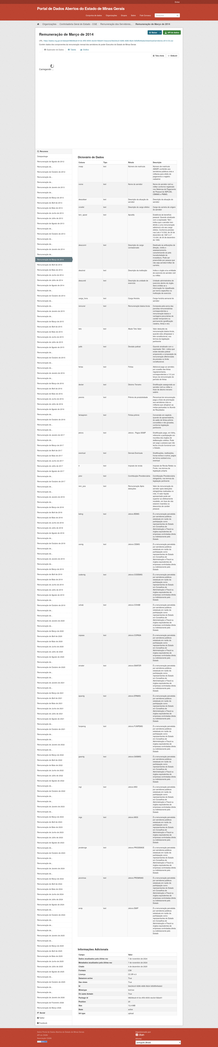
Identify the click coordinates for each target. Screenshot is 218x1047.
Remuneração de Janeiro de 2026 (51, 997)
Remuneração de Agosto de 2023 (50, 842)
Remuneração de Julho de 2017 (50, 466)
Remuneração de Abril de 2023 (49, 822)
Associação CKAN (44, 1038)
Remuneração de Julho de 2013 (50, 218)
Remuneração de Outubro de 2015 (51, 357)
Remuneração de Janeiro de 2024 (51, 868)
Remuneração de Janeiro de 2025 (51, 935)
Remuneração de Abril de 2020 (49, 636)
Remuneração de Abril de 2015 (49, 326)
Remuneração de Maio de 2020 (50, 641)
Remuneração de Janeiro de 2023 (51, 806)
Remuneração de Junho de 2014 (50, 275)
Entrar (177, 2)
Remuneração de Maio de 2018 (50, 517)
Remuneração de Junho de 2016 (50, 399)
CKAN (139, 1034)
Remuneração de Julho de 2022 (50, 775)
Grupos (124, 15)
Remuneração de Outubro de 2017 (51, 481)
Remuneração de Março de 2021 (50, 693)
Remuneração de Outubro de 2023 (51, 853)
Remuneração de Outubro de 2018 (51, 543)
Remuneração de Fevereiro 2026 (50, 1002)
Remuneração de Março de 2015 (50, 321)
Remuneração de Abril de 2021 (49, 698)
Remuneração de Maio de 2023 (50, 827)
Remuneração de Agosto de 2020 (50, 657)
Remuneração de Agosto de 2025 (50, 971)
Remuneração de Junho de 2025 (50, 961)
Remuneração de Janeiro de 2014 (51, 249)
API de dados (173, 32)
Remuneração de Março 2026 (49, 1007)
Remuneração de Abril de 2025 (49, 951)
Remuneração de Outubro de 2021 (51, 729)
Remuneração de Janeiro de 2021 (51, 682)
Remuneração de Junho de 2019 (50, 584)
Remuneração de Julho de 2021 (50, 713)
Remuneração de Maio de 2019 (50, 579)
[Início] (38, 24)
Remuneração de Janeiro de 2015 (51, 311)
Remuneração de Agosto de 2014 (50, 285)
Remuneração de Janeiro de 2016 (51, 373)
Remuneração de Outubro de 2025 (51, 982)
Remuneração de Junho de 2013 (50, 213)
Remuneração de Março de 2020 (50, 631)
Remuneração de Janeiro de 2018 (51, 497)
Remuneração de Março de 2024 (50, 878)
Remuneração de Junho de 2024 (50, 894)
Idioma (138, 1038)
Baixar (154, 32)
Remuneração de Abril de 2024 (49, 884)
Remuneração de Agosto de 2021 (50, 719)
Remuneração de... (45, 166)
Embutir (173, 55)
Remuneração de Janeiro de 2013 (51, 187)
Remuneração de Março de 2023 (50, 817)
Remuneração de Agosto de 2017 (50, 471)
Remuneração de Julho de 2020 (50, 651)
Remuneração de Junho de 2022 (50, 770)
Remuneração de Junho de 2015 (50, 337)
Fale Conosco (145, 15)
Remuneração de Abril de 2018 (49, 512)
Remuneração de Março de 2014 (152, 24)
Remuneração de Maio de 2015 (50, 331)
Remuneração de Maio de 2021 (50, 703)
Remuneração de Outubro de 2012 (51, 172)
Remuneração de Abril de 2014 (49, 264)
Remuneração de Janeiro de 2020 (51, 620)
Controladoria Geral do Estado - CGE (78, 24)
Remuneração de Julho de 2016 (50, 404)
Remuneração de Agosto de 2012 (50, 161)
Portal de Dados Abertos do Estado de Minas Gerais (81, 8)
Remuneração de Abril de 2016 (49, 388)
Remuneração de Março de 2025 (50, 946)
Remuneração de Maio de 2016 (50, 393)
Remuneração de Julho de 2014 (50, 280)
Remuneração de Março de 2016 (50, 383)
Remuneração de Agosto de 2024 (50, 904)
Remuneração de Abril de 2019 (49, 574)
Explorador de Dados (55, 49)
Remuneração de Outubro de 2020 (51, 667)
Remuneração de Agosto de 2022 (50, 780)
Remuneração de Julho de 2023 (50, 837)
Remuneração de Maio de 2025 (50, 956)
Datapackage (42, 156)
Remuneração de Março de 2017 (50, 445)
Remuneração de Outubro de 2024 (51, 915)
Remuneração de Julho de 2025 (50, 966)
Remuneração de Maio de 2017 (50, 455)
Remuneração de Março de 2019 (50, 569)
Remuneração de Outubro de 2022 (51, 791)
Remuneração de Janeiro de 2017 (51, 435)
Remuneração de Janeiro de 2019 (51, 559)
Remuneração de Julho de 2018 (50, 528)
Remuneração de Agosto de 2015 (50, 347)
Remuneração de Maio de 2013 (50, 208)
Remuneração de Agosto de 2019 (50, 595)
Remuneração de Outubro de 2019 (51, 605)
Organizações (111, 15)
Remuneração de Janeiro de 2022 (51, 744)
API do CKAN (42, 1035)
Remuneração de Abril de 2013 (49, 202)
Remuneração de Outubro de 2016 (51, 419)
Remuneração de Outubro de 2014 (51, 295)
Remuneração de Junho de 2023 (50, 832)
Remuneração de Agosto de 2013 (50, 223)
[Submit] (177, 15)
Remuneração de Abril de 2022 (49, 760)
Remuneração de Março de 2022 (50, 755)
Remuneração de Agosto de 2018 (50, 533)
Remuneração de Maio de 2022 (50, 765)
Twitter (42, 1018)
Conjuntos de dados (94, 15)
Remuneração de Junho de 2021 (50, 708)
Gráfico (86, 49)
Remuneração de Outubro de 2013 (51, 233)
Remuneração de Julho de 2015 (50, 342)
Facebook (43, 1023)
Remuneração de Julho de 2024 (50, 899)
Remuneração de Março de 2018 (50, 507)
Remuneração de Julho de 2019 (50, 590)
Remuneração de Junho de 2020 (50, 646)
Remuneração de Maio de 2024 (50, 889)
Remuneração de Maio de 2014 (50, 270)
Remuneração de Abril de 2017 (49, 450)
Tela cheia (159, 55)
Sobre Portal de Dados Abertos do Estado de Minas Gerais (60, 1032)
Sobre (133, 15)
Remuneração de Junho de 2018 (50, 522)
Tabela (73, 49)
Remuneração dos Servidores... (116, 24)
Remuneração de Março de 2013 (50, 197)
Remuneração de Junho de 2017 (50, 461)
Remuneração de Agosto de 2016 (50, 409)
